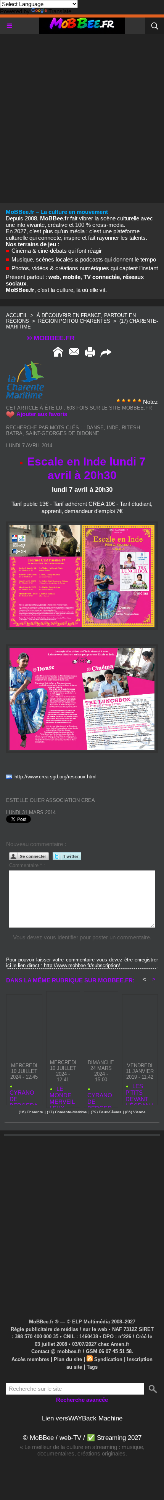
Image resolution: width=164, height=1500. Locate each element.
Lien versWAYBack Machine (82, 1418)
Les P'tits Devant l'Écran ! (139, 1092)
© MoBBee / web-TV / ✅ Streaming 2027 (82, 1437)
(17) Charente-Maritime (67, 1112)
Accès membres (30, 1359)
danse (95, 427)
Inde (113, 427)
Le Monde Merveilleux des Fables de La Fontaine (62, 1095)
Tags (92, 1367)
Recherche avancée (82, 1399)
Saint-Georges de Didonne (62, 433)
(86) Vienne (135, 1112)
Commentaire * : (27, 865)
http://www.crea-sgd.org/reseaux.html (55, 776)
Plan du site (68, 1359)
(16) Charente (31, 1112)
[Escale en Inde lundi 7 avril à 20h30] (82, 524)
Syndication (108, 1359)
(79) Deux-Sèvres (106, 1112)
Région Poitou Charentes (75, 321)
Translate (59, 11)
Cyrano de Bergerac (24, 1095)
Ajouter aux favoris (41, 414)
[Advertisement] (82, 116)
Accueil (16, 315)
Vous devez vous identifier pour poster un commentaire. (82, 937)
